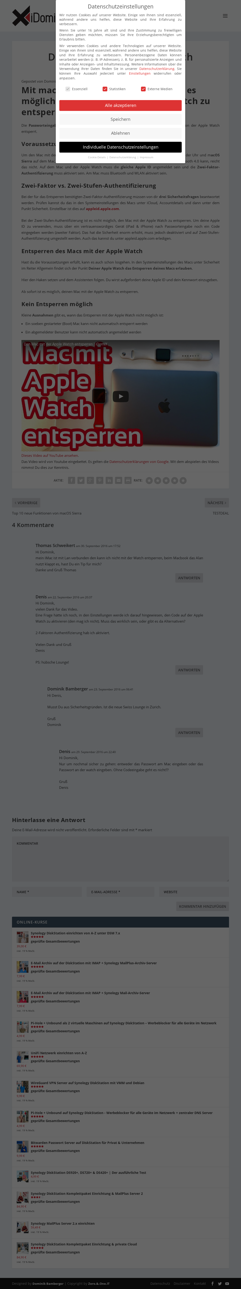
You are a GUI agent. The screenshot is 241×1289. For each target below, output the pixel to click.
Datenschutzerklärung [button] (123, 157)
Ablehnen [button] (120, 133)
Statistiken (117, 89)
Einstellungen (140, 73)
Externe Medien (160, 89)
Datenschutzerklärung (156, 68)
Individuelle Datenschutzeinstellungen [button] (120, 147)
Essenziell (80, 89)
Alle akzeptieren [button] (120, 105)
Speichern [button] (120, 119)
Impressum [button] (146, 157)
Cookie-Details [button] (97, 157)
